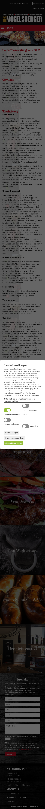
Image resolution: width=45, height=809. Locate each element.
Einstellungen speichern (14, 438)
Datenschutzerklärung (12, 393)
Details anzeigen (11, 433)
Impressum (34, 395)
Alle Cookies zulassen (13, 443)
